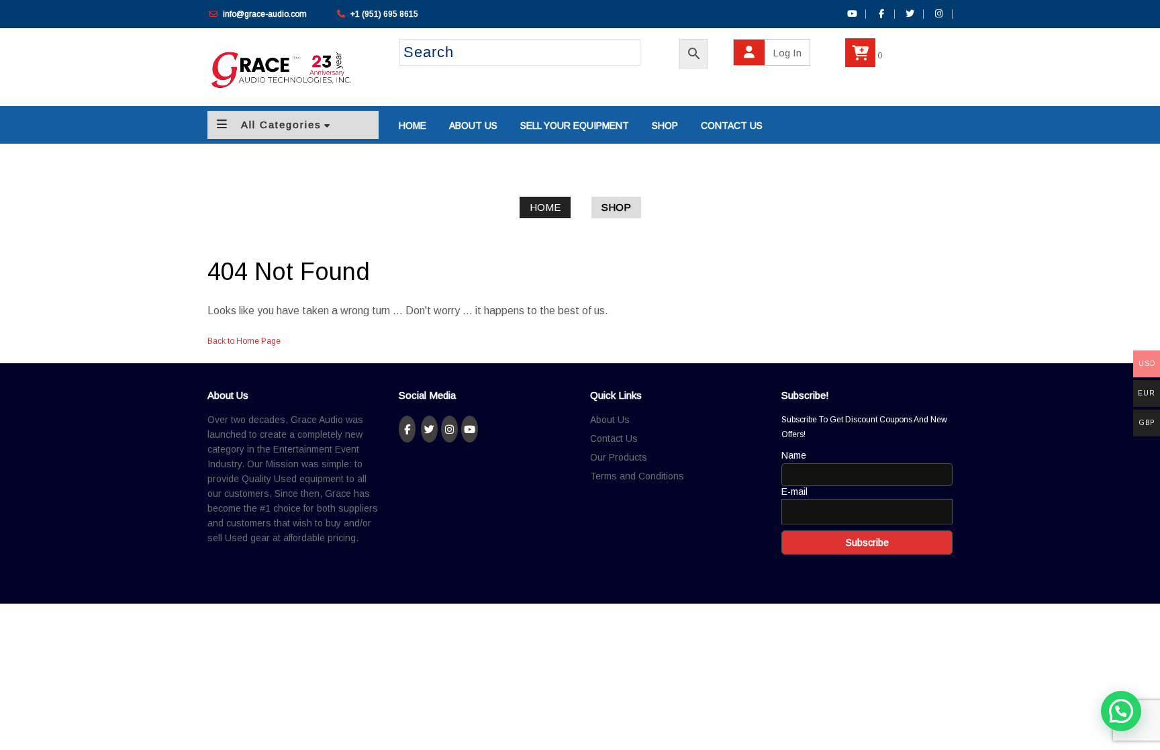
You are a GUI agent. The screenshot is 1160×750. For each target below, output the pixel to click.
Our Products (618, 457)
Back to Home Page (244, 341)
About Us (610, 419)
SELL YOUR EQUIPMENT (574, 125)
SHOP (665, 125)
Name (793, 455)
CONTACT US (732, 125)
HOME (412, 125)
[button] (1121, 711)
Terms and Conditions (637, 476)
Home (545, 207)
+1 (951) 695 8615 (384, 14)
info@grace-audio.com (265, 14)
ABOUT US (473, 125)
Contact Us (614, 438)
